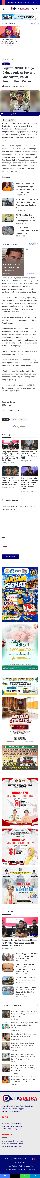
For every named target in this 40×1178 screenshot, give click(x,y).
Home (6, 59)
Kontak (8, 1166)
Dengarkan (9, 120)
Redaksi (7, 86)
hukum (14, 419)
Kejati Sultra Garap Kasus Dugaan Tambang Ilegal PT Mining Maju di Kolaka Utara (22, 1045)
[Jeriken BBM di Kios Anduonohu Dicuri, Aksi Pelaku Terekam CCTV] (8, 230)
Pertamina (23, 419)
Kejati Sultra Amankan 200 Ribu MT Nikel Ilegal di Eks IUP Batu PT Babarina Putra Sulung (24, 1068)
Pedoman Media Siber (26, 1166)
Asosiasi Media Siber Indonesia (12, 1141)
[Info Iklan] (20, 17)
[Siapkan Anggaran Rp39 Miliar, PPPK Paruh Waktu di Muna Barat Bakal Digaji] (8, 957)
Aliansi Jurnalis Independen (11, 1146)
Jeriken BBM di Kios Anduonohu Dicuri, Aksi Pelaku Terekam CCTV (27, 230)
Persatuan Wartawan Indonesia (12, 1144)
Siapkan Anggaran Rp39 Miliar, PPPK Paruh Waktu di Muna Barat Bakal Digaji (27, 956)
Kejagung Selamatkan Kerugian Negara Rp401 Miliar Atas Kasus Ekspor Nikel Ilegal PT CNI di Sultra (10, 456)
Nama (4, 537)
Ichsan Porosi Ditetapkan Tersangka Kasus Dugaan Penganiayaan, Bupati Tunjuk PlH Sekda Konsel (23, 1079)
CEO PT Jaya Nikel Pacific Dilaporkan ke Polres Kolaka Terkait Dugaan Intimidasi (26, 218)
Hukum (11, 59)
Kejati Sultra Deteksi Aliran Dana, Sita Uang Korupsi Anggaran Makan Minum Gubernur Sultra (24, 1014)
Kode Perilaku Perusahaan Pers (16, 1169)
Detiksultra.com (20, 1162)
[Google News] (20, 426)
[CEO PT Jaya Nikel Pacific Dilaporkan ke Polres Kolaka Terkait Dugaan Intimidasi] (8, 218)
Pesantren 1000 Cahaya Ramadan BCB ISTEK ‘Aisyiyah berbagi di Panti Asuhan (24, 1025)
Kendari (5, 129)
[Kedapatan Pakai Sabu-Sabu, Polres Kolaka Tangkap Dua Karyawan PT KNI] (29, 445)
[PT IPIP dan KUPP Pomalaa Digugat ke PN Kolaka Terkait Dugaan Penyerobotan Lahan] (10, 471)
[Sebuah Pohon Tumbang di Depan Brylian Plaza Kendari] (8, 980)
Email (4, 547)
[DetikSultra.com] (20, 8)
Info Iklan (31, 1169)
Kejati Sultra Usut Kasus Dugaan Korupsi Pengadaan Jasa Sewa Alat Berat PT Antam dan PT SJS (23, 1056)
